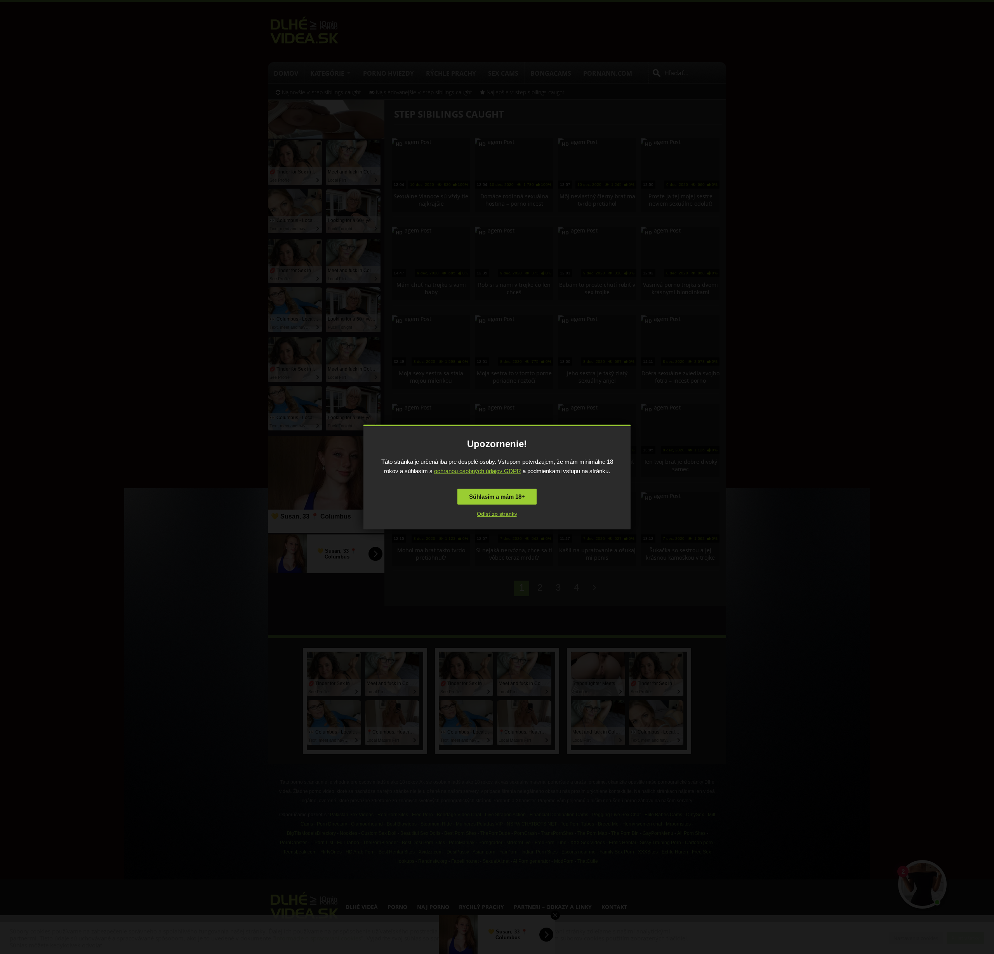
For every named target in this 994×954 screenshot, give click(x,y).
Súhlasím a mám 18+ (497, 496)
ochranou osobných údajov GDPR (477, 471)
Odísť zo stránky (497, 514)
